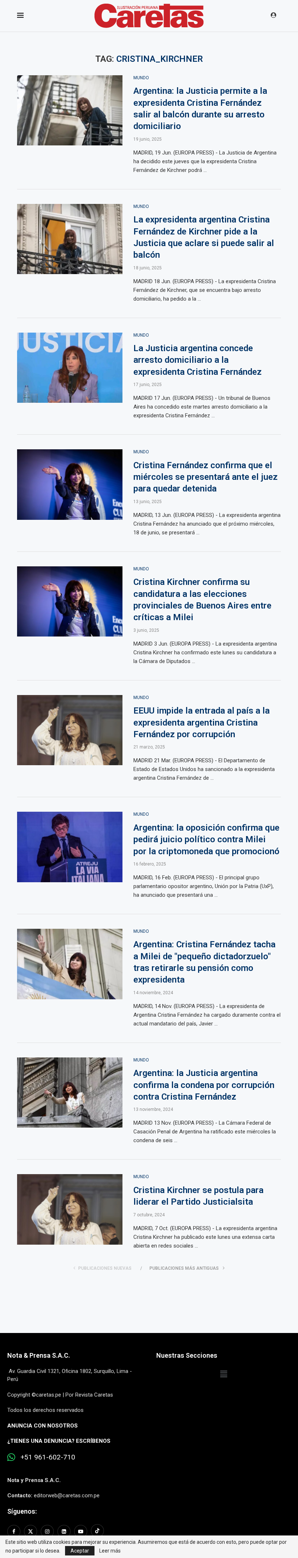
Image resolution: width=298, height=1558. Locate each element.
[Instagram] (47, 1531)
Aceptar (80, 1551)
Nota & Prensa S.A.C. (38, 1355)
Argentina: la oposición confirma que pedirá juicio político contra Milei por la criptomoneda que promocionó (206, 839)
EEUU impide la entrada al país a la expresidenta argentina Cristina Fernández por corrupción (201, 722)
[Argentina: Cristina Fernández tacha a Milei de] (69, 964)
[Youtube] (80, 1531)
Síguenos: (22, 1511)
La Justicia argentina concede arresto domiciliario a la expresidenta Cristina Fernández (197, 360)
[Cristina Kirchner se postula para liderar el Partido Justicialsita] (69, 1209)
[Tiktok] (97, 1531)
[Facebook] (14, 1531)
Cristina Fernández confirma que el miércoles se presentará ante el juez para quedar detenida (205, 477)
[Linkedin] (64, 1531)
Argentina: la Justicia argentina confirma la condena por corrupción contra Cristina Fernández (203, 1085)
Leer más (110, 1550)
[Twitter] (30, 1531)
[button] (223, 1374)
